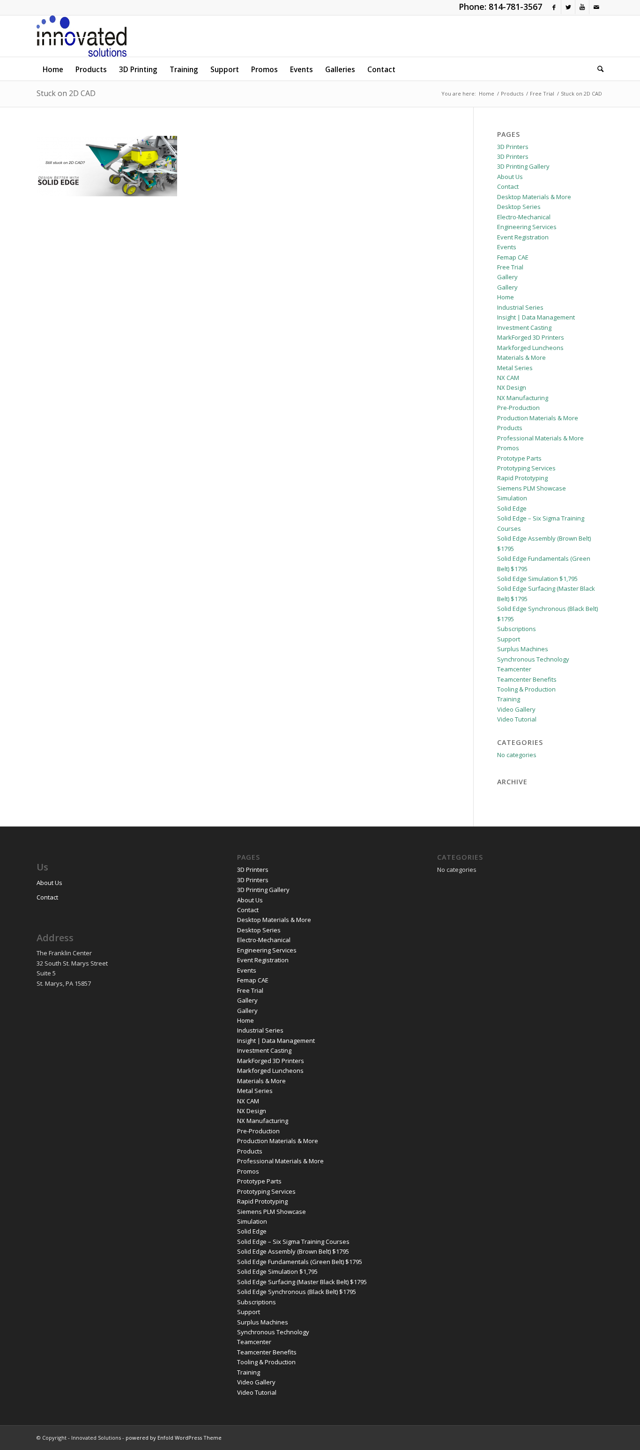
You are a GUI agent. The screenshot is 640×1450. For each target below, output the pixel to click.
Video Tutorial (516, 719)
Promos (508, 448)
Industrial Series (520, 307)
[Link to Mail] (596, 7)
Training (508, 699)
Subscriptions (516, 629)
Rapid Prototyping (522, 478)
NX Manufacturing (522, 398)
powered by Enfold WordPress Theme (174, 1437)
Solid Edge (512, 508)
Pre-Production (518, 407)
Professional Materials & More (540, 438)
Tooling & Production (526, 689)
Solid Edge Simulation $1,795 (537, 578)
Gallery (507, 277)
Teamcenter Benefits (527, 679)
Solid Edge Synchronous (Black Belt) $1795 (296, 1291)
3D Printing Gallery (523, 166)
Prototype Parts (519, 458)
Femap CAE (512, 257)
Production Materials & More (537, 418)
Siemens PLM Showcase (531, 488)
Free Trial (510, 267)
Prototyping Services (526, 468)
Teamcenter (514, 669)
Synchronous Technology (533, 659)
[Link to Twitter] (568, 7)
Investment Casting (524, 327)
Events (506, 247)
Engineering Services (527, 227)
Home (505, 297)
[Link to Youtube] (582, 7)
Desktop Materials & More (534, 197)
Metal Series (515, 368)
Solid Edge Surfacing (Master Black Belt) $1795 (302, 1282)
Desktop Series (519, 206)
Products (509, 428)
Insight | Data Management (536, 317)
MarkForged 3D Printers (530, 337)
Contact (508, 186)
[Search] (597, 69)
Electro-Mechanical (524, 217)
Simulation (512, 498)
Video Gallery (516, 709)
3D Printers (512, 146)
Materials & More (521, 357)
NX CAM (508, 377)
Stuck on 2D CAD (66, 93)
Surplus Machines (522, 649)
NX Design (511, 387)
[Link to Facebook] (554, 7)
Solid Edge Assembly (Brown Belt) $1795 (293, 1251)
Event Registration (523, 237)
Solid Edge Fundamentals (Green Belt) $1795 (299, 1261)
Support (508, 639)
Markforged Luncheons (530, 347)
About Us (510, 176)
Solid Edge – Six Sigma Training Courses (293, 1241)
